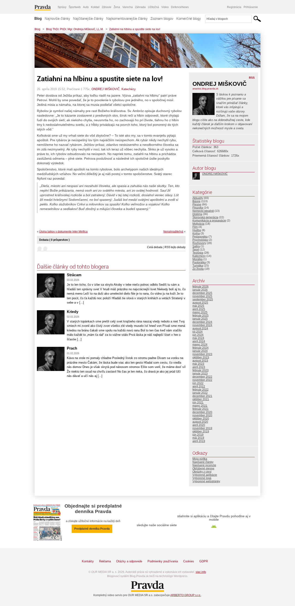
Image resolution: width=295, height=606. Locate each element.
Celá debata (154, 247)
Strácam (74, 275)
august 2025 (200, 302)
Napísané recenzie (204, 465)
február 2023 (200, 370)
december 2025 (202, 293)
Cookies (188, 561)
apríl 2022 (198, 386)
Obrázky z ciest (201, 471)
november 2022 (202, 380)
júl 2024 (197, 331)
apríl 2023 (198, 367)
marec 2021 (199, 405)
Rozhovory (199, 243)
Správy (62, 7)
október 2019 (200, 431)
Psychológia (200, 239)
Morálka (197, 259)
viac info (201, 572)
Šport (195, 249)
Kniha (196, 233)
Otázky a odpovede (129, 561)
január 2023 (200, 373)
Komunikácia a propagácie (209, 220)
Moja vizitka (199, 458)
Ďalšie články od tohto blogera (73, 266)
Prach (72, 348)
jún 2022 (198, 383)
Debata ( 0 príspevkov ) (54, 239)
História (197, 214)
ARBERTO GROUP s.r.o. (185, 595)
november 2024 (202, 325)
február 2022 (200, 389)
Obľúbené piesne (203, 468)
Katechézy (128, 89)
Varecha (127, 7)
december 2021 (202, 396)
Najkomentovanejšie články (127, 18)
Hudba (196, 230)
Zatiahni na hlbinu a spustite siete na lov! (134, 29)
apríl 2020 (198, 425)
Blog (38, 18)
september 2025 (202, 299)
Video (165, 7)
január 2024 (200, 351)
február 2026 (200, 286)
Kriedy (72, 312)
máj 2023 (198, 363)
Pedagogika (200, 236)
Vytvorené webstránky (206, 481)
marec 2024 (199, 344)
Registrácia (234, 7)
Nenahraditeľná (173, 231)
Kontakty (88, 561)
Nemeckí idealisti (203, 211)
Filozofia (197, 207)
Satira (196, 246)
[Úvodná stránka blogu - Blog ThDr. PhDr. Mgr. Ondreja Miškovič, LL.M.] (144, 50)
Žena (117, 7)
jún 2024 (198, 334)
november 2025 (202, 296)
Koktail (95, 7)
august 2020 (200, 421)
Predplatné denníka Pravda (92, 528)
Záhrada (140, 7)
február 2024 (200, 347)
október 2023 (200, 357)
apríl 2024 (198, 341)
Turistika (197, 265)
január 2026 (200, 289)
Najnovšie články (57, 18)
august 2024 (200, 328)
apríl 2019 (198, 441)
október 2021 (200, 399)
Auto (86, 7)
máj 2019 (198, 437)
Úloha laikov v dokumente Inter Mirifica (63, 231)
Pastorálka (199, 262)
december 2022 (202, 376)
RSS (252, 77)
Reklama (105, 561)
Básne (196, 201)
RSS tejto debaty (175, 247)
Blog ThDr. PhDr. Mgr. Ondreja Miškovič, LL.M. (74, 29)
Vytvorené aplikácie (204, 475)
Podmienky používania (163, 561)
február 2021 (200, 409)
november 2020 (202, 415)
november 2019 (202, 428)
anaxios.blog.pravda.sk (205, 88)
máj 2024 (198, 338)
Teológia (197, 252)
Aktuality (197, 198)
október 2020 (200, 418)
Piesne (196, 204)
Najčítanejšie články (88, 18)
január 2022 (200, 392)
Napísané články (202, 462)
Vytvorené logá (201, 478)
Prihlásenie (251, 7)
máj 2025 (198, 305)
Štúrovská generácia (205, 217)
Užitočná (153, 7)
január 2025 (200, 318)
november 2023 (202, 354)
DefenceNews (180, 7)
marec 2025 (199, 312)
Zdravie (106, 7)
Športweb (75, 7)
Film (195, 227)
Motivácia (198, 223)
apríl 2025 (198, 309)
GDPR (203, 561)
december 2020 (202, 412)
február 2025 (200, 315)
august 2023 (200, 360)
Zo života (198, 268)
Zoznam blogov (161, 18)
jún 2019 (198, 434)
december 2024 (202, 322)
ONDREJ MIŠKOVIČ (105, 89)
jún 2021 (198, 402)
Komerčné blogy (188, 18)
